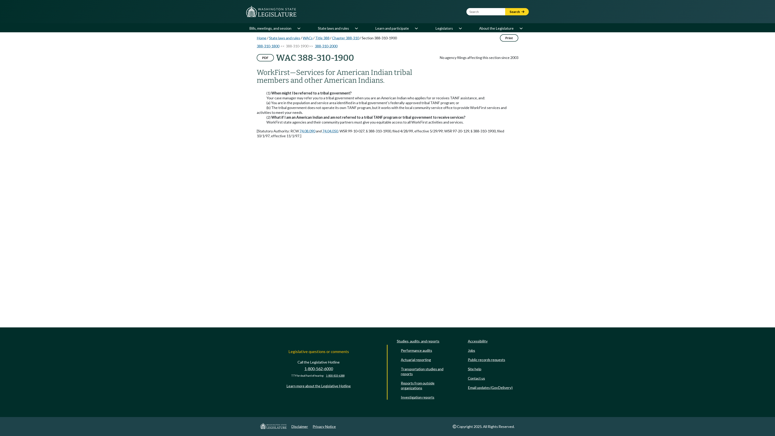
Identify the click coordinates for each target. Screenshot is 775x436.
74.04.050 (330, 131)
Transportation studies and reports (422, 371)
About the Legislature (496, 28)
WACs (308, 38)
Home (261, 38)
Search (515, 12)
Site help (474, 369)
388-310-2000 (326, 46)
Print (509, 38)
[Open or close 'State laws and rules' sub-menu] (356, 28)
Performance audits (416, 350)
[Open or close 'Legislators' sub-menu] (460, 28)
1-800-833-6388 (335, 375)
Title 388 (322, 38)
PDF (265, 58)
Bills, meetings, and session (270, 28)
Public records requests (486, 359)
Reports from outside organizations (418, 385)
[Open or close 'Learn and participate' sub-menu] (416, 28)
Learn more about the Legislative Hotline (318, 386)
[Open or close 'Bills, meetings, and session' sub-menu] (299, 28)
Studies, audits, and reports (418, 341)
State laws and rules (333, 28)
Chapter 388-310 (345, 38)
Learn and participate (392, 28)
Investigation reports (417, 397)
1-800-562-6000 (318, 368)
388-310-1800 (268, 46)
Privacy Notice (324, 426)
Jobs (471, 350)
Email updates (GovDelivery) (490, 387)
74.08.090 (307, 131)
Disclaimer (299, 426)
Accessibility (478, 341)
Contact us (476, 378)
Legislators (444, 28)
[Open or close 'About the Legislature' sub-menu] (521, 28)
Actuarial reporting (416, 359)
